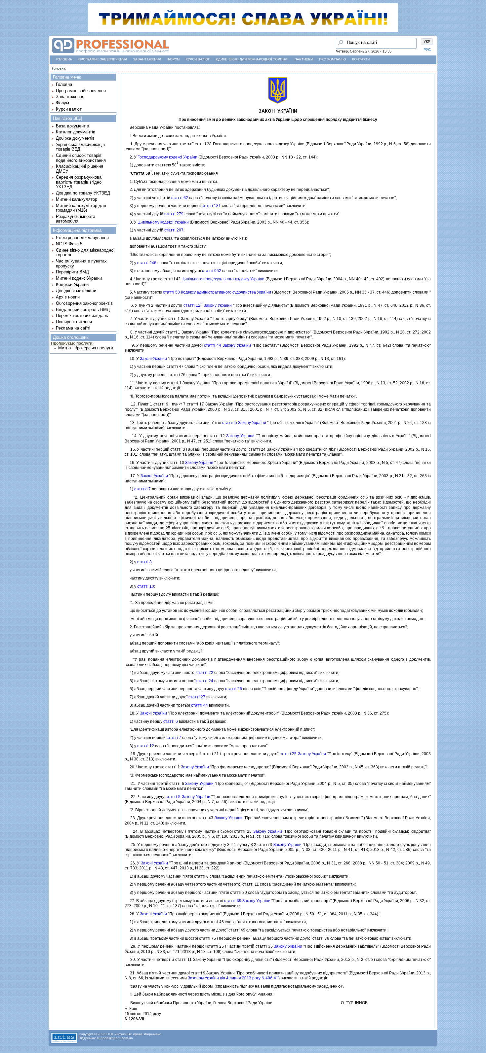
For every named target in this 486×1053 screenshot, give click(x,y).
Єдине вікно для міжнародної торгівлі (252, 59)
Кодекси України (72, 284)
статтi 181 (211, 205)
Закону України (240, 436)
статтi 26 (233, 688)
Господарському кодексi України (167, 157)
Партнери (304, 59)
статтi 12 (145, 746)
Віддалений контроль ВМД (83, 309)
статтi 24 (204, 681)
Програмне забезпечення (102, 59)
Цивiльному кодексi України (163, 222)
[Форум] (7, 56)
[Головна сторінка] (7, 31)
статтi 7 (174, 737)
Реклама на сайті (73, 328)
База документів (72, 125)
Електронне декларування (82, 237)
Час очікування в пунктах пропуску (81, 263)
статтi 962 (211, 270)
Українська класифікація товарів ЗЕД (80, 147)
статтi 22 (204, 672)
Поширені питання (74, 321)
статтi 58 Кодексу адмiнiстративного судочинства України (217, 292)
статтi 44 (199, 705)
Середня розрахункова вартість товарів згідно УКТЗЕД (78, 182)
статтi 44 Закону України (227, 345)
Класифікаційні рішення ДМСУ (79, 168)
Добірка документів (75, 138)
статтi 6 (170, 721)
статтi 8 (144, 562)
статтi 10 (145, 586)
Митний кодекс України (79, 278)
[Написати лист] (7, 81)
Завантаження (147, 59)
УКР (427, 42)
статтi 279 (173, 214)
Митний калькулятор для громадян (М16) (81, 208)
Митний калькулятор (76, 199)
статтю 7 (142, 489)
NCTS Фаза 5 (69, 243)
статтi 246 (146, 263)
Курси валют (198, 59)
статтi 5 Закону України (244, 422)
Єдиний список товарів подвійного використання (81, 157)
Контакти (361, 59)
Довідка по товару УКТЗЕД (83, 193)
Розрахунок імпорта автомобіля (75, 219)
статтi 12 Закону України (207, 305)
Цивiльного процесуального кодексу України (223, 279)
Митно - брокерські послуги (85, 347)
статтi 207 (173, 230)
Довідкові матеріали (76, 290)
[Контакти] (7, 69)
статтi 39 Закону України (247, 900)
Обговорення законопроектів (84, 303)
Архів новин (68, 297)
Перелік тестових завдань (82, 315)
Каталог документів (75, 131)
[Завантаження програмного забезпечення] (7, 44)
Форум (173, 59)
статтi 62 (179, 197)
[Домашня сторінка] (110, 53)
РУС (427, 50)
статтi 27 (196, 697)
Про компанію (332, 59)
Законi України (153, 358)
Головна (64, 59)
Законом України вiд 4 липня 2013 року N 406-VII (233, 978)
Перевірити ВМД (72, 271)
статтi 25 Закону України (303, 754)
